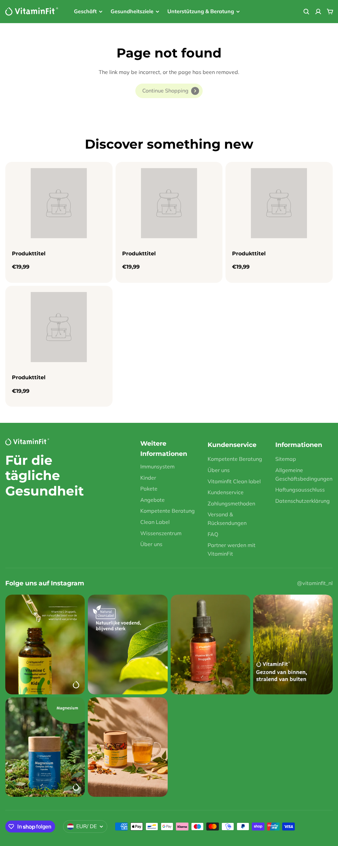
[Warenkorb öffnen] (330, 12)
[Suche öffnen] (306, 12)
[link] (169, 91)
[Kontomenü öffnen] (318, 12)
